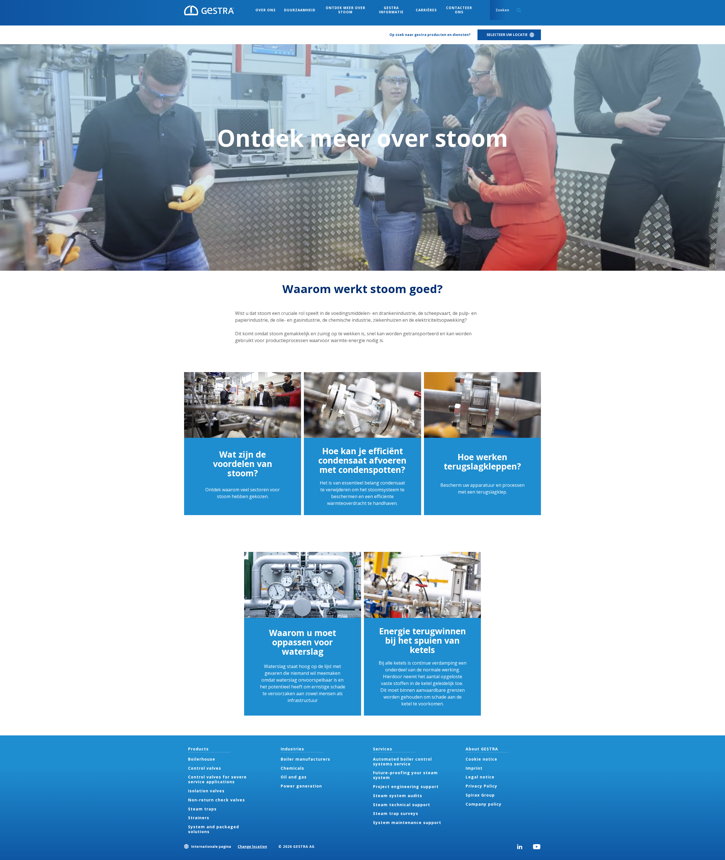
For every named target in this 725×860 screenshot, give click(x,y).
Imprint (474, 768)
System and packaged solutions (213, 829)
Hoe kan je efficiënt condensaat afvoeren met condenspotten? (362, 460)
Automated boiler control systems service (402, 761)
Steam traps (202, 809)
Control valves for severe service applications (217, 779)
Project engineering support (406, 786)
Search (519, 10)
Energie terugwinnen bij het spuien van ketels (422, 640)
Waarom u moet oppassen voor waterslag (302, 642)
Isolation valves (206, 790)
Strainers (198, 817)
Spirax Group (480, 795)
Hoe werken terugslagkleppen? (482, 461)
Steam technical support (401, 804)
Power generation (301, 786)
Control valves (204, 768)
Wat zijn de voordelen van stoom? (242, 464)
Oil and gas (294, 777)
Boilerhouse (201, 759)
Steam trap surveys (395, 813)
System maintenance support (407, 822)
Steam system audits (397, 795)
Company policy (484, 804)
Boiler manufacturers (305, 759)
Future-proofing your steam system (405, 775)
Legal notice (480, 777)
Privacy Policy (481, 786)
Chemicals (292, 768)
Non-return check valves (216, 800)
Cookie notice (481, 759)
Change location (252, 846)
